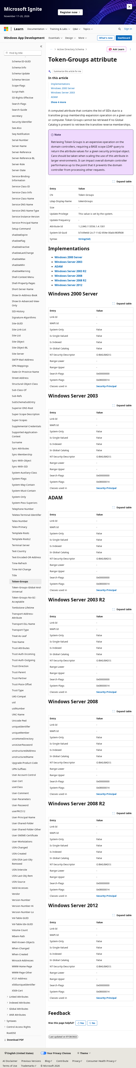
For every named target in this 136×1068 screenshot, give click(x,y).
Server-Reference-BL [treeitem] (23, 158)
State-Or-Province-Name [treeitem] (25, 371)
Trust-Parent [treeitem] (19, 672)
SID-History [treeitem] (18, 311)
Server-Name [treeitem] (19, 146)
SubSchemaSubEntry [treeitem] (23, 402)
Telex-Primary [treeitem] (19, 527)
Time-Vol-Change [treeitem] (21, 569)
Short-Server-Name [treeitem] (22, 289)
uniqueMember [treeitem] (20, 732)
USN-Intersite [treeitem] (19, 869)
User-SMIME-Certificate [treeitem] (25, 835)
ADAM (54, 97)
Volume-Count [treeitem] (20, 930)
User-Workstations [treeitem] (22, 841)
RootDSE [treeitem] (11, 1033)
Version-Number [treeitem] (21, 900)
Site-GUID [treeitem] (17, 323)
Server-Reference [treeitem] (21, 152)
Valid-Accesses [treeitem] (20, 887)
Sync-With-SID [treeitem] (20, 466)
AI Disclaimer (10, 1061)
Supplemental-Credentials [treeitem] (26, 426)
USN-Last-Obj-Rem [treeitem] (22, 875)
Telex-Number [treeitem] (20, 521)
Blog (47, 1061)
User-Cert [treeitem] (17, 781)
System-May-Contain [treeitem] (23, 484)
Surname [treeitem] (17, 442)
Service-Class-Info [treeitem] (22, 192)
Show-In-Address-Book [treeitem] (24, 295)
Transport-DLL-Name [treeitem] (23, 623)
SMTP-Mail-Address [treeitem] (23, 359)
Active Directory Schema (70, 49)
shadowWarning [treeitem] (21, 271)
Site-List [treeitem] (16, 335)
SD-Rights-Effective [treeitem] (22, 97)
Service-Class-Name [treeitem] (23, 198)
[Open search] (119, 29)
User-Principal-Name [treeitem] (23, 817)
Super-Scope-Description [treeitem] (26, 414)
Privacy (76, 1061)
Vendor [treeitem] (16, 893)
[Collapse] (41, 46)
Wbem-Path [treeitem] (18, 936)
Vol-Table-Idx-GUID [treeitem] (22, 924)
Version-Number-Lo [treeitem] (23, 912)
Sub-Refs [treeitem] (17, 396)
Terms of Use (10, 1065)
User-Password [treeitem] (20, 805)
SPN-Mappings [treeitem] (20, 365)
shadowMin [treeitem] (18, 265)
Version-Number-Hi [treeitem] (23, 906)
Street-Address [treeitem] (20, 377)
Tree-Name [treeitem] (18, 641)
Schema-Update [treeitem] (21, 73)
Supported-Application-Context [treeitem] (25, 434)
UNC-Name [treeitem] (18, 714)
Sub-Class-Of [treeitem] (19, 390)
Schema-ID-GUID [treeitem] (21, 61)
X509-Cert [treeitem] (17, 990)
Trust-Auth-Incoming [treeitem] (23, 654)
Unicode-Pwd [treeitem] (19, 720)
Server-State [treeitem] (19, 170)
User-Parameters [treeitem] (21, 799)
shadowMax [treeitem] (18, 259)
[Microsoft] (6, 29)
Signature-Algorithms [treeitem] (24, 317)
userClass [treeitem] (17, 787)
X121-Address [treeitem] (19, 978)
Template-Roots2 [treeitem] (21, 539)
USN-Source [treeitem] (18, 881)
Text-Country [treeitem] (19, 551)
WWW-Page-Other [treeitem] (22, 972)
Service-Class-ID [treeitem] (21, 186)
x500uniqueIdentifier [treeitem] (23, 984)
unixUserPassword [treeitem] (22, 744)
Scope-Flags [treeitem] (18, 85)
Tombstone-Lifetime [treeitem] (23, 607)
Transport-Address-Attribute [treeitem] (23, 615)
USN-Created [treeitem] (19, 853)
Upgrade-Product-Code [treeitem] (25, 762)
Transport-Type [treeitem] (20, 629)
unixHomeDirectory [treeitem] (22, 738)
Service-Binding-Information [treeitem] (21, 178)
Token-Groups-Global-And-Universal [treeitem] (26, 589)
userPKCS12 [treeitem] (18, 811)
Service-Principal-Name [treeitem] (25, 222)
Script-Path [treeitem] (18, 91)
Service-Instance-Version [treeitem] (25, 216)
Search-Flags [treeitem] (19, 103)
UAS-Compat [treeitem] (19, 696)
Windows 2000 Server (63, 88)
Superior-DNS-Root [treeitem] (22, 408)
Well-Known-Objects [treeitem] (23, 942)
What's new (106, 37)
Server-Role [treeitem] (18, 164)
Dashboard (124, 37)
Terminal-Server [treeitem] (21, 545)
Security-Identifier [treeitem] (22, 121)
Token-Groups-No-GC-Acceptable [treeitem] (24, 599)
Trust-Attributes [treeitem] (21, 648)
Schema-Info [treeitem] (19, 67)
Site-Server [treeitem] (18, 353)
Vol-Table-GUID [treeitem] (20, 918)
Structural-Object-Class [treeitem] (25, 383)
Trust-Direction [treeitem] (20, 666)
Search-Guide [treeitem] (19, 109)
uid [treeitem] (14, 702)
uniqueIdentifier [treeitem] (21, 726)
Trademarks (27, 1065)
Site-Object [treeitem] (18, 341)
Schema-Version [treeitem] (21, 79)
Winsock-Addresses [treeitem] (23, 960)
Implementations (60, 83)
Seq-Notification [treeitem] (21, 133)
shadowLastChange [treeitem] (23, 252)
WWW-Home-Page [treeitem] (22, 966)
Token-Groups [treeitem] (20, 581)
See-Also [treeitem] (16, 128)
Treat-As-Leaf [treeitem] (19, 636)
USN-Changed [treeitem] (20, 847)
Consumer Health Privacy (100, 1061)
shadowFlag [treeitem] (18, 240)
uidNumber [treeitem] (18, 708)
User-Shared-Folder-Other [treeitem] (26, 829)
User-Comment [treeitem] (20, 793)
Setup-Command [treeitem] (21, 228)
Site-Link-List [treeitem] (19, 329)
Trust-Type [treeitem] (18, 690)
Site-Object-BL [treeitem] (20, 347)
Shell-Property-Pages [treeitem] (23, 283)
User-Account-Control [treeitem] (24, 774)
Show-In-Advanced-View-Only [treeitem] (26, 303)
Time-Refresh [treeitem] (19, 563)
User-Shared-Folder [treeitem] (23, 823)
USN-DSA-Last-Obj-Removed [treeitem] (22, 861)
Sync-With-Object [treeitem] (21, 460)
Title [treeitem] (14, 575)
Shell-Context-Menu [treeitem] (23, 277)
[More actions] (130, 49)
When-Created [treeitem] (20, 954)
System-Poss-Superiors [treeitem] (24, 502)
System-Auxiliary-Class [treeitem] (24, 472)
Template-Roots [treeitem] (20, 533)
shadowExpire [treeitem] (20, 234)
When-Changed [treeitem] (20, 948)
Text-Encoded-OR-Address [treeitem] (26, 557)
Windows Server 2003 (63, 92)
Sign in (128, 28)
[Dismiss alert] (129, 6)
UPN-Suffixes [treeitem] (19, 769)
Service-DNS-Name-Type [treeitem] (25, 210)
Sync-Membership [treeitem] (22, 454)
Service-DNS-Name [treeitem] (22, 204)
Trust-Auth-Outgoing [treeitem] (23, 660)
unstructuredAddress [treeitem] (24, 750)
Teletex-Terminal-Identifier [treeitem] (26, 514)
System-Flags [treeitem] (19, 478)
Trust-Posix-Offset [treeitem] (22, 684)
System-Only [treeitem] (19, 496)
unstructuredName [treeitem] (22, 756)
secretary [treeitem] (17, 115)
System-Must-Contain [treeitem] (24, 490)
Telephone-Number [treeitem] (23, 508)
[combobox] (22, 53)
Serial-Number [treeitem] (20, 140)
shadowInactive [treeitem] (20, 246)
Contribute (62, 1061)
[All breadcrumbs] (51, 49)
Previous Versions (31, 1061)
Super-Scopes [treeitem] (19, 420)
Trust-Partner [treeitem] (19, 678)
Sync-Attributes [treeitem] (20, 448)
